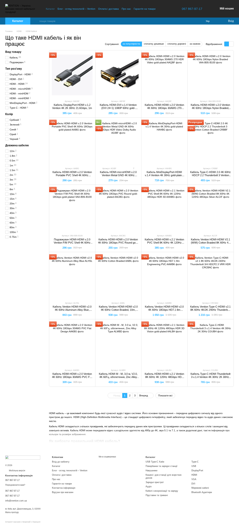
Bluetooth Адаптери (201, 492)
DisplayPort (197, 470)
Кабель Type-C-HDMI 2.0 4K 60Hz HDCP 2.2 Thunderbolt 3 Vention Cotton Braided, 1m (210, 175)
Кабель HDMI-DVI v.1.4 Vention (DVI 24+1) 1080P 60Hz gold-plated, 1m (118, 108)
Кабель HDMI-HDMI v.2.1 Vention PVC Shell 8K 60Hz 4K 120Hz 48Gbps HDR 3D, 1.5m (164, 242)
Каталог (50, 8)
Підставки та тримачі (157, 495)
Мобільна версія (16, 470)
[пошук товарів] (36, 21)
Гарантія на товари (145, 8)
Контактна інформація (63, 488)
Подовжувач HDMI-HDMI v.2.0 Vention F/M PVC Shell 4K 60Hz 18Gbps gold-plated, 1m (72, 242)
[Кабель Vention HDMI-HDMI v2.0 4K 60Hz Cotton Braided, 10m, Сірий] (118, 277)
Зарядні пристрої (155, 482)
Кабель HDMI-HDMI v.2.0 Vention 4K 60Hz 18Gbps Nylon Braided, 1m (210, 108)
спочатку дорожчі (176, 43)
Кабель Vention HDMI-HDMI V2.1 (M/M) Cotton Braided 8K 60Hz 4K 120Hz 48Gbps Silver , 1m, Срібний (210, 244)
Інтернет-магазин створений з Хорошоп (22, 522)
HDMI (194, 475)
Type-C (195, 461)
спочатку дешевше (154, 43)
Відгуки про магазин (62, 492)
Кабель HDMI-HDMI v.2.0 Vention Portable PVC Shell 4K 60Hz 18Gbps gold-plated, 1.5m (72, 175)
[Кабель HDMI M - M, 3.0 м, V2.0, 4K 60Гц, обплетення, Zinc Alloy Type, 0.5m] (118, 344)
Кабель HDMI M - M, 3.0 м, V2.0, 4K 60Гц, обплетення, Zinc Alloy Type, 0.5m (118, 377)
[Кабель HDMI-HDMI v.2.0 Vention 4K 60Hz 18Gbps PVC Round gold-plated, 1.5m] (118, 209)
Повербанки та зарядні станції (161, 466)
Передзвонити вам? (15, 485)
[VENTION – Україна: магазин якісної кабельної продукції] (22, 457)
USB (193, 466)
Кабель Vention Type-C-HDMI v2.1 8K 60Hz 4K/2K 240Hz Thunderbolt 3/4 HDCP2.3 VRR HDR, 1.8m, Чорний (210, 311)
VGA (193, 479)
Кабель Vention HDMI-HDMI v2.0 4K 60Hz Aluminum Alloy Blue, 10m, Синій (72, 309)
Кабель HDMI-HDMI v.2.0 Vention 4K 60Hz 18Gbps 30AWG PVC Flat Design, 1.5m (72, 377)
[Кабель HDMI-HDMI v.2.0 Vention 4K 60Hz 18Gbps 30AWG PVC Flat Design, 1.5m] (72, 344)
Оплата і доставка (108, 8)
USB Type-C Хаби (155, 461)
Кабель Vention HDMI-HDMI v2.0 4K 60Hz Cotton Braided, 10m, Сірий (118, 309)
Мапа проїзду (12, 512)
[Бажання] (218, 21)
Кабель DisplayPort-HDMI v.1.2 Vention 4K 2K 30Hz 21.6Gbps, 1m (72, 106)
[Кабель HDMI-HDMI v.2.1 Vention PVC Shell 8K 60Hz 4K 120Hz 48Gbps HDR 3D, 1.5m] (164, 209)
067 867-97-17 (192, 8)
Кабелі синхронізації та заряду (162, 491)
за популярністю (131, 43)
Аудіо (149, 486)
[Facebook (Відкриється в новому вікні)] (169, 8)
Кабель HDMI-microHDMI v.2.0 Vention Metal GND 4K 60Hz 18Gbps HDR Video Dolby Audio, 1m (118, 177)
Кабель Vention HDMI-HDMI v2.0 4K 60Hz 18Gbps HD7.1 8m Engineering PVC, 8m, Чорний (164, 309)
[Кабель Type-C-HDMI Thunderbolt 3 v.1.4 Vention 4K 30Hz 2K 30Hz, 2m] (210, 344)
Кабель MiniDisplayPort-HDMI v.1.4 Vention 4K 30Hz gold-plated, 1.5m (164, 175)
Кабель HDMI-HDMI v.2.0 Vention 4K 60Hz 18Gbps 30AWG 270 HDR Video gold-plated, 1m (164, 108)
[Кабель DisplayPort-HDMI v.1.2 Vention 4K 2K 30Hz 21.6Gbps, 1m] (72, 75)
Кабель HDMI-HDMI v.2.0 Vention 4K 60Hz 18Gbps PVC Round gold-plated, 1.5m (118, 242)
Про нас (126, 8)
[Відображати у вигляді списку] (231, 44)
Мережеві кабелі (200, 488)
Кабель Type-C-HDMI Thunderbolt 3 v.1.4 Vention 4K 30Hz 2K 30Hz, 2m (210, 377)
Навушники (151, 470)
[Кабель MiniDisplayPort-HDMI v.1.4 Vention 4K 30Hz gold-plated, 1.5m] (164, 142)
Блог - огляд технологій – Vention (76, 8)
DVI (193, 483)
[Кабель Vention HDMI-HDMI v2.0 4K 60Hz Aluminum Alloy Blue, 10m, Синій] (72, 277)
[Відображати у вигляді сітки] (226, 44)
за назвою (195, 43)
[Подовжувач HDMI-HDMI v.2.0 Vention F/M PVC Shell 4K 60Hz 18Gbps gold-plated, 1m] (72, 209)
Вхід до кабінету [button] (60, 461)
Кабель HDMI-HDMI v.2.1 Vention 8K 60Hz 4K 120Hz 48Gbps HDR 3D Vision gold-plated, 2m (164, 377)
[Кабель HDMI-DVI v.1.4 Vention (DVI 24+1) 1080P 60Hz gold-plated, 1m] (118, 75)
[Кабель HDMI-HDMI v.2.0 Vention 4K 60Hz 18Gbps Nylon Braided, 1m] (210, 75)
